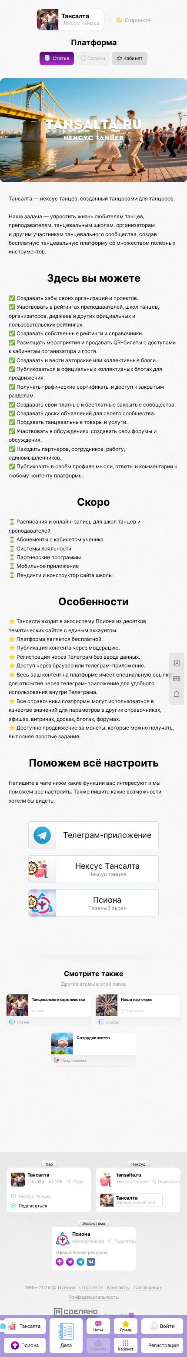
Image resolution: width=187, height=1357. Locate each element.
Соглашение (148, 1287)
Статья (60, 58)
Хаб (49, 1164)
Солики (95, 58)
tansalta (35, 1181)
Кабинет (132, 58)
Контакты (118, 1287)
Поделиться (85, 1181)
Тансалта (38, 1175)
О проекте (137, 20)
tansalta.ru (129, 1175)
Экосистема (93, 1223)
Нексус (138, 1164)
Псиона (81, 1234)
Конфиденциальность (93, 1297)
